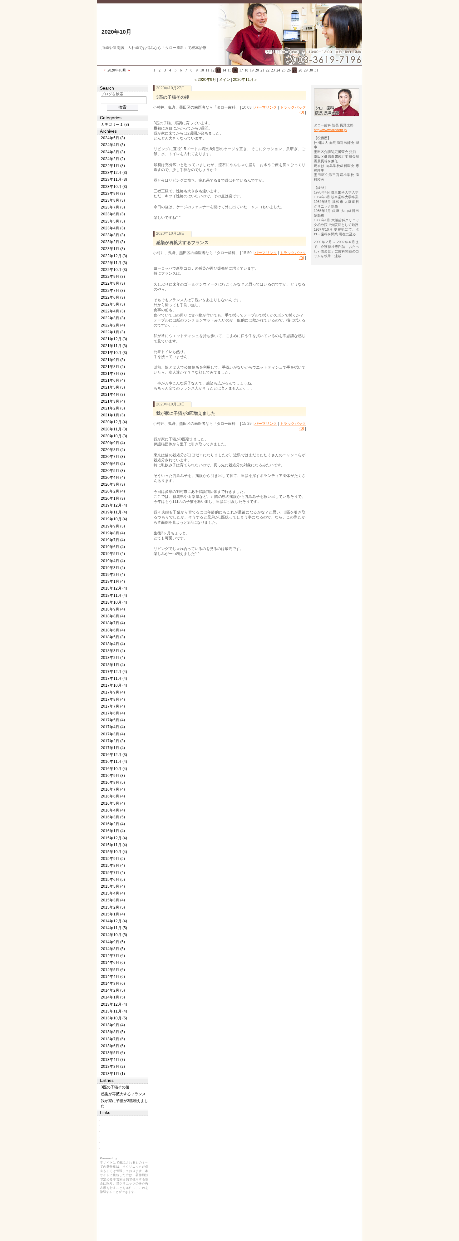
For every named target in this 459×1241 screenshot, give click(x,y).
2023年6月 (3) (113, 214)
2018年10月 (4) (114, 602)
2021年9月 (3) (113, 360)
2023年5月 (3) (113, 221)
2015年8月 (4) (113, 865)
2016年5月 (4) (113, 803)
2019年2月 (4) (113, 574)
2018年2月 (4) (113, 657)
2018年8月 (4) (113, 616)
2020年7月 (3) (113, 456)
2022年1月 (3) (113, 332)
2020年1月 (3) (113, 498)
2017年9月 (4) (113, 692)
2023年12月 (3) (114, 172)
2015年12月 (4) (114, 838)
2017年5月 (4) (113, 720)
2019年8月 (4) (113, 533)
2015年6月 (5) (113, 879)
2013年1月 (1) (113, 1074)
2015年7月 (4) (113, 873)
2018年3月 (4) (113, 651)
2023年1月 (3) (113, 249)
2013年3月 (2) (113, 1066)
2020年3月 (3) (113, 484)
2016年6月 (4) (113, 796)
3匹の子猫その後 (172, 97)
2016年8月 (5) (113, 782)
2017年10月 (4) (114, 685)
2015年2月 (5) (113, 907)
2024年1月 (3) (113, 166)
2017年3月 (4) (113, 734)
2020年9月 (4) (113, 443)
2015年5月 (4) (113, 886)
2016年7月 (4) (113, 789)
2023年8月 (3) (113, 200)
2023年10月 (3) (114, 186)
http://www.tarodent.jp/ (330, 130)
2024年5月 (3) (113, 138)
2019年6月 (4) (113, 547)
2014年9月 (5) (113, 942)
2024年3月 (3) (113, 152)
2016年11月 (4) (114, 761)
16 (235, 70)
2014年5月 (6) (113, 970)
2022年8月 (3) (113, 283)
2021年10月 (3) (114, 353)
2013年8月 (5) (113, 1032)
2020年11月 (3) (114, 429)
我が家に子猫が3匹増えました (185, 413)
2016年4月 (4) (113, 810)
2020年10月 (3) (114, 436)
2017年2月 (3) (113, 741)
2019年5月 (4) (113, 554)
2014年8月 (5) (113, 949)
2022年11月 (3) (114, 263)
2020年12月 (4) (114, 422)
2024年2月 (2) (113, 159)
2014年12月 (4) (114, 921)
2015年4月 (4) (113, 893)
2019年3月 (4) (113, 568)
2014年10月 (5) (114, 935)
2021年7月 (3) (113, 373)
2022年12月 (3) (114, 256)
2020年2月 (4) (113, 491)
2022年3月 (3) (113, 318)
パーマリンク (265, 107)
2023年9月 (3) (113, 193)
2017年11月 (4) (114, 678)
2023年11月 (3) (114, 179)
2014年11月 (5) (114, 928)
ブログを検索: (112, 94)
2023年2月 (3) (113, 242)
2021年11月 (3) (114, 346)
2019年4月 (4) (113, 561)
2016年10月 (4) (114, 769)
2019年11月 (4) (114, 512)
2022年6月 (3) (113, 297)
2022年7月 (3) (113, 290)
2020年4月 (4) (113, 477)
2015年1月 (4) (113, 914)
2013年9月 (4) (113, 1025)
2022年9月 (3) (113, 276)
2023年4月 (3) (113, 228)
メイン (224, 79)
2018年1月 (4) (113, 665)
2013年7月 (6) (113, 1039)
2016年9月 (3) (113, 775)
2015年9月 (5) (113, 858)
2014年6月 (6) (113, 962)
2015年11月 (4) (114, 845)
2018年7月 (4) (113, 623)
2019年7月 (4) (113, 540)
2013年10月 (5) (114, 1018)
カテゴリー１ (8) (115, 124)
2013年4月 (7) (113, 1059)
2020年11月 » (245, 79)
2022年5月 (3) (113, 304)
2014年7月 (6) (113, 956)
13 (218, 70)
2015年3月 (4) (113, 900)
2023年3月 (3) (113, 235)
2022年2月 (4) (113, 325)
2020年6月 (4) (113, 464)
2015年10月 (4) (114, 852)
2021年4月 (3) (113, 394)
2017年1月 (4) (113, 748)
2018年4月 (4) (113, 644)
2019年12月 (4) (114, 505)
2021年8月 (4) (113, 367)
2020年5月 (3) (113, 470)
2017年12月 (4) (114, 672)
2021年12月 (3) (114, 339)
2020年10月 (116, 32)
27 (294, 70)
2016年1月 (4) (113, 831)
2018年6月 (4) (113, 630)
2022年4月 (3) (113, 311)
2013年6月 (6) (113, 1046)
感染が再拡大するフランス (182, 242)
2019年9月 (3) (113, 526)
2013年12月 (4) (114, 1004)
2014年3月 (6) (113, 983)
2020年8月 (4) (113, 450)
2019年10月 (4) (114, 519)
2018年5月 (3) (113, 637)
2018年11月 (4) (114, 595)
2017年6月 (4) (113, 713)
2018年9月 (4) (113, 609)
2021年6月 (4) (113, 380)
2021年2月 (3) (113, 408)
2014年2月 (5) (113, 990)
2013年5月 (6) (113, 1053)
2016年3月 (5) (113, 817)
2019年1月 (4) (113, 581)
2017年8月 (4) (113, 699)
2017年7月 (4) (113, 706)
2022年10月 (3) (114, 269)
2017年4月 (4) (113, 727)
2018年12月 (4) (114, 588)
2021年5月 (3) (113, 387)
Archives (108, 131)
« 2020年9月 (205, 79)
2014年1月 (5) (113, 997)
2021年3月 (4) (113, 401)
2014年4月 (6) (113, 976)
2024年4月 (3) (113, 145)
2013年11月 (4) (114, 1011)
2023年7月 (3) (113, 207)
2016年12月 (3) (114, 755)
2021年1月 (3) (113, 415)
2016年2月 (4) (113, 824)
